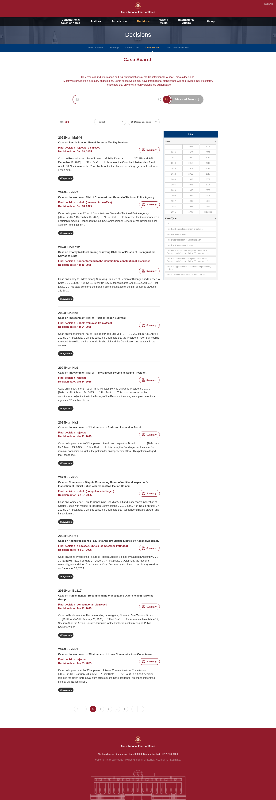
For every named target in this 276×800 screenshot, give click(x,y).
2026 (190, 147)
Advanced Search (185, 99)
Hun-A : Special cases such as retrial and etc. (186, 275)
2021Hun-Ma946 (70, 137)
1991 (173, 212)
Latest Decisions (95, 47)
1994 (173, 206)
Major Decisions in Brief (177, 47)
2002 (190, 190)
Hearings (114, 47)
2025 (208, 147)
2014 (190, 168)
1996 (190, 201)
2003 (173, 190)
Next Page (134, 709)
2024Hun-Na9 (68, 367)
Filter (191, 134)
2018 (173, 163)
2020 (190, 158)
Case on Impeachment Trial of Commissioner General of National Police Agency (106, 197)
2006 (173, 185)
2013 (208, 168)
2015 (173, 168)
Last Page (141, 709)
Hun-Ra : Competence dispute (180, 245)
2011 (190, 174)
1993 (190, 206)
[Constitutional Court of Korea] (138, 7)
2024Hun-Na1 (68, 649)
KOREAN (268, 4)
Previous (208, 212)
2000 (173, 196)
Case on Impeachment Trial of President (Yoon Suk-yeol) (92, 318)
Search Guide (132, 47)
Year (167, 141)
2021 (173, 158)
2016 (208, 163)
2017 (190, 163)
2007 (208, 179)
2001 (208, 190)
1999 (190, 196)
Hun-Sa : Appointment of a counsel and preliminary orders (189, 268)
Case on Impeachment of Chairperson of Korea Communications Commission (105, 654)
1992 (208, 206)
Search (166, 99)
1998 (208, 196)
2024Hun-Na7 (68, 192)
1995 (208, 201)
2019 (208, 158)
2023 (190, 152)
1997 (173, 201)
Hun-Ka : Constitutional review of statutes (185, 229)
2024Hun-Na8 (68, 313)
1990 (190, 212)
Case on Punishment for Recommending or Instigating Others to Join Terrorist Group (105, 597)
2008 (190, 179)
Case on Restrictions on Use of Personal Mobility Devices (93, 142)
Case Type (170, 218)
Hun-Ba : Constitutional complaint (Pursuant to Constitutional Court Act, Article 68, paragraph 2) (187, 260)
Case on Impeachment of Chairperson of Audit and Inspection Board (99, 427)
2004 (208, 185)
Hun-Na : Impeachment (177, 234)
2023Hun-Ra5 (68, 477)
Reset (159, 99)
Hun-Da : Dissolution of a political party (184, 240)
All (173, 147)
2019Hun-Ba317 (70, 590)
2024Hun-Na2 (68, 422)
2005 (190, 185)
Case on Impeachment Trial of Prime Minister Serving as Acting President (102, 372)
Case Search (152, 47)
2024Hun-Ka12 (69, 247)
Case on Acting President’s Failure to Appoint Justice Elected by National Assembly (108, 541)
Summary (151, 150)
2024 (173, 152)
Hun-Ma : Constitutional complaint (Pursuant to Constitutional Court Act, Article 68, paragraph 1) (187, 252)
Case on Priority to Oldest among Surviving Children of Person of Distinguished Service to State (106, 254)
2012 (173, 174)
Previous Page (83, 709)
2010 (208, 174)
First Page (77, 709)
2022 (208, 152)
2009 (173, 179)
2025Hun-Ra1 (68, 536)
